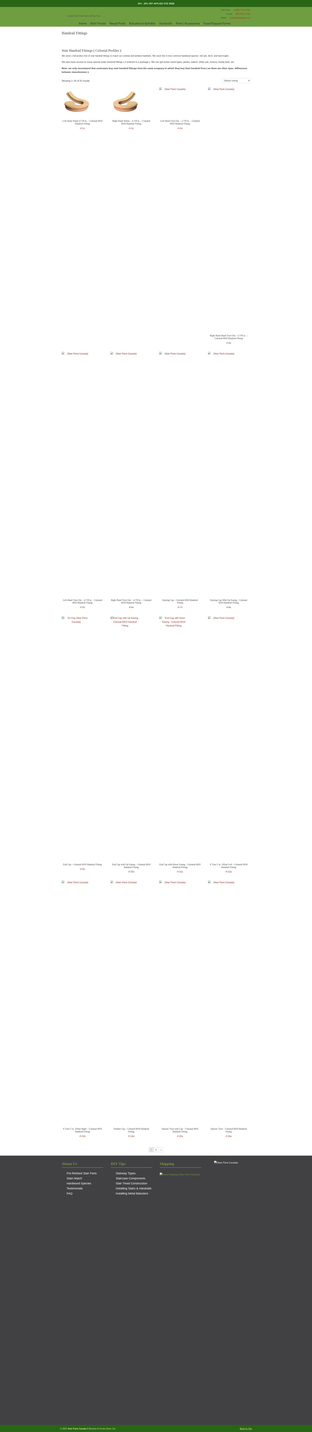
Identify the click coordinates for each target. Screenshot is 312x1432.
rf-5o (82, 604)
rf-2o (131, 125)
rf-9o (82, 866)
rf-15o (180, 1132)
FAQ (69, 1193)
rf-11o (180, 868)
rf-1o (83, 125)
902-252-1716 (243, 14)
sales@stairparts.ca (240, 17)
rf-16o (229, 1132)
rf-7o (180, 604)
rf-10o (131, 868)
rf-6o (131, 604)
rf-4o (228, 339)
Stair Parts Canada (87, 11)
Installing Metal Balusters (132, 1193)
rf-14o (131, 1132)
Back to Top (246, 1428)
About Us (69, 1164)
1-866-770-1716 (242, 10)
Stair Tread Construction (131, 1183)
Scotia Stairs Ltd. (107, 1429)
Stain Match (74, 1178)
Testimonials (75, 1188)
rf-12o (228, 868)
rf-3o (180, 125)
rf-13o (82, 1132)
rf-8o (228, 604)
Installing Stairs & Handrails (133, 1188)
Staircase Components (130, 1178)
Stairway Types (126, 1173)
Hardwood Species (79, 1183)
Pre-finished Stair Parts (82, 1173)
